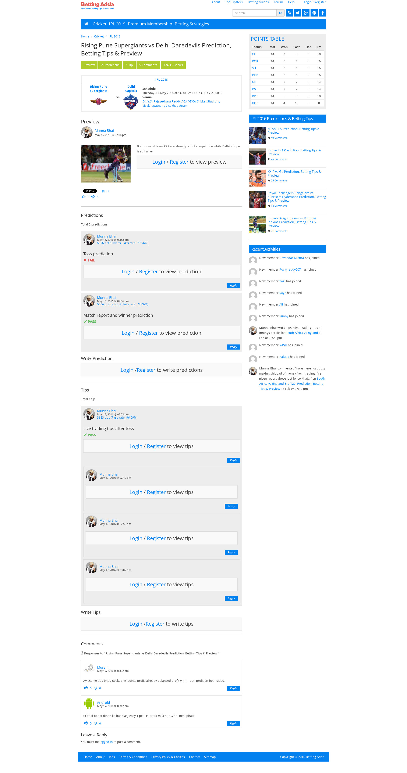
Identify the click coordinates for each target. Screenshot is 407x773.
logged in (106, 742)
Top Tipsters (234, 2)
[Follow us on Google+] (305, 13)
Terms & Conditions (133, 757)
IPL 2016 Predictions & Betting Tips (282, 118)
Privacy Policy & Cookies (168, 757)
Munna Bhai (104, 130)
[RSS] (289, 13)
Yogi (282, 281)
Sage (282, 293)
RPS (254, 96)
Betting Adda (315, 757)
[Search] (280, 12)
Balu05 (284, 357)
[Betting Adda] (109, 6)
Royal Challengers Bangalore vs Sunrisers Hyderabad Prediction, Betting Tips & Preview (297, 197)
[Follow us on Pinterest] (313, 13)
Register (320, 2)
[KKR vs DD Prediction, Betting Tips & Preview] (257, 156)
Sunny (283, 316)
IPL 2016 (114, 36)
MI (254, 82)
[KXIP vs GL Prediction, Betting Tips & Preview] (257, 178)
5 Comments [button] (148, 65)
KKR (255, 75)
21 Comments (279, 231)
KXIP (255, 103)
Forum (278, 2)
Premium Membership (150, 24)
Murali (102, 667)
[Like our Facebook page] (322, 13)
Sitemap (210, 757)
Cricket (99, 24)
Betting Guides (258, 2)
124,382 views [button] (173, 65)
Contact (194, 757)
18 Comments (279, 205)
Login (308, 2)
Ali (281, 304)
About (216, 2)
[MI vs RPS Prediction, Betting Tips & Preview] (257, 135)
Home (85, 36)
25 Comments (279, 180)
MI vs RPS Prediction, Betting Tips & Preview (294, 131)
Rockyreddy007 (290, 269)
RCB (255, 61)
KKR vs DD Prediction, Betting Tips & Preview (294, 152)
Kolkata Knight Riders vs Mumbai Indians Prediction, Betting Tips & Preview (292, 222)
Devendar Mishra (291, 258)
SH (254, 68)
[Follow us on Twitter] (297, 13)
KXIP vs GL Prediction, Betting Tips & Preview (294, 173)
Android (103, 702)
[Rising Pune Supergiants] (98, 101)
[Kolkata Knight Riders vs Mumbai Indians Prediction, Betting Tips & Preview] (257, 224)
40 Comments (279, 138)
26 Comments (279, 159)
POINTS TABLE (267, 38)
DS (254, 89)
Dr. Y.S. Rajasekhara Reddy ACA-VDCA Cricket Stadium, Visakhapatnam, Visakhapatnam (181, 103)
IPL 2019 (117, 24)
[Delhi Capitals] (131, 101)
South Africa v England (302, 333)
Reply (233, 285)
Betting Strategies (192, 24)
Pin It (105, 191)
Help (291, 2)
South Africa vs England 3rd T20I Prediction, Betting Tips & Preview (292, 383)
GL (254, 54)
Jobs (112, 757)
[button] (89, 65)
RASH (283, 345)
